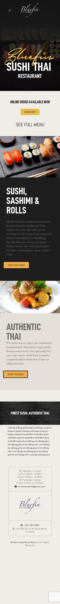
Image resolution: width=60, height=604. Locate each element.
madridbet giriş (41, 434)
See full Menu (30, 124)
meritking (29, 441)
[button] (9, 10)
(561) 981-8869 (31, 525)
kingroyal (32, 428)
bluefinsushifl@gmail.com (31, 486)
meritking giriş (42, 441)
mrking (11, 428)
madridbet (29, 434)
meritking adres (32, 444)
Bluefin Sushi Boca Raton (24, 542)
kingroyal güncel (16, 431)
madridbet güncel (16, 438)
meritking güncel (16, 444)
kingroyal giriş (44, 428)
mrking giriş (21, 428)
